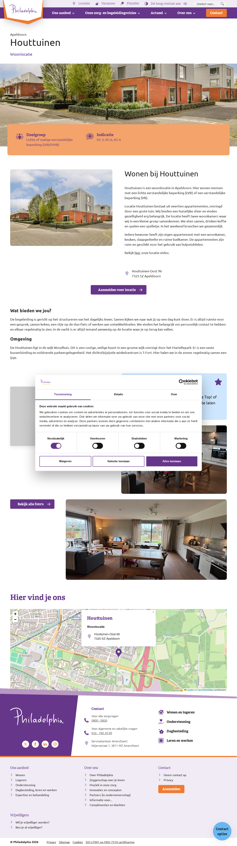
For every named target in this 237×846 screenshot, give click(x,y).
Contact (216, 13)
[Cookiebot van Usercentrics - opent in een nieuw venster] (181, 382)
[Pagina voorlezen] (185, 3)
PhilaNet (133, 3)
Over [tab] (174, 394)
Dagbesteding (177, 731)
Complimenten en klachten (107, 805)
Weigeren (65, 461)
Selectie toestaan (118, 461)
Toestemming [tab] (63, 394)
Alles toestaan (171, 461)
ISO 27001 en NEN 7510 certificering (110, 842)
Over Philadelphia (101, 775)
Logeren (21, 780)
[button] (119, 653)
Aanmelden (171, 789)
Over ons (184, 13)
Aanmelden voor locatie (117, 290)
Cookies (78, 842)
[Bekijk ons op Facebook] (35, 744)
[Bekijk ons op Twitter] (25, 744)
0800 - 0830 (99, 720)
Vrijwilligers (19, 815)
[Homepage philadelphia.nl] (44, 717)
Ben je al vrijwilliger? (29, 827)
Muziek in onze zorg (103, 785)
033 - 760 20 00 (101, 733)
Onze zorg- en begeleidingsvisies (110, 13)
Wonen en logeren (181, 712)
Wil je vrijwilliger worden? (32, 822)
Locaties (84, 3)
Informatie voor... (101, 800)
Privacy (168, 780)
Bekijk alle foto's (31, 504)
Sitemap (64, 842)
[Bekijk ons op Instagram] (55, 744)
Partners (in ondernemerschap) (110, 795)
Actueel (157, 13)
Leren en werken (180, 740)
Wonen (20, 775)
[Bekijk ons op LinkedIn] (45, 744)
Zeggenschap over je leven (107, 780)
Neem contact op (175, 775)
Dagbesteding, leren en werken (36, 790)
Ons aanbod (61, 13)
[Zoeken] (222, 3)
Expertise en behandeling (32, 795)
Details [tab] (118, 394)
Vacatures (108, 3)
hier (138, 253)
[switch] (97, 446)
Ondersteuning (178, 722)
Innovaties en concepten (106, 790)
